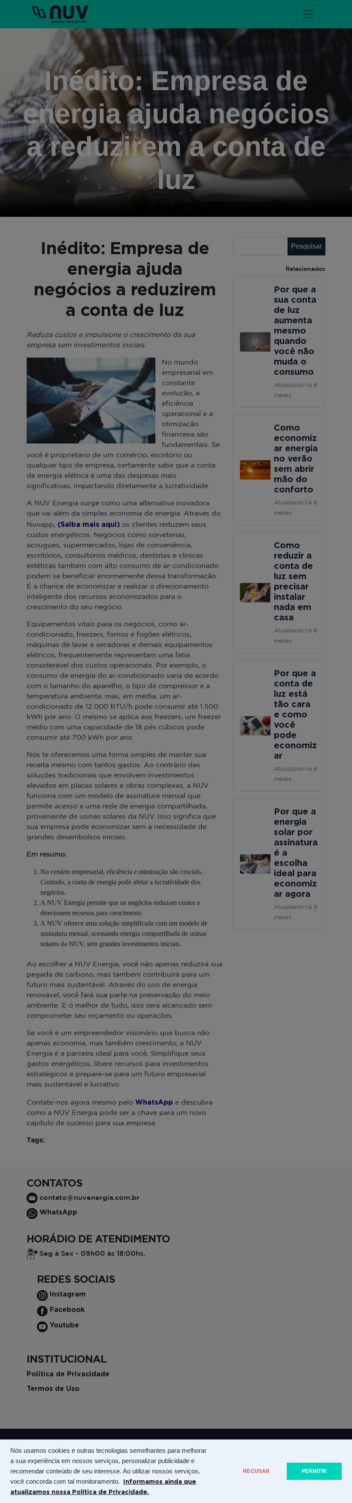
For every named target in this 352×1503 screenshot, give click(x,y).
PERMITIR (314, 1471)
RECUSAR (256, 1471)
